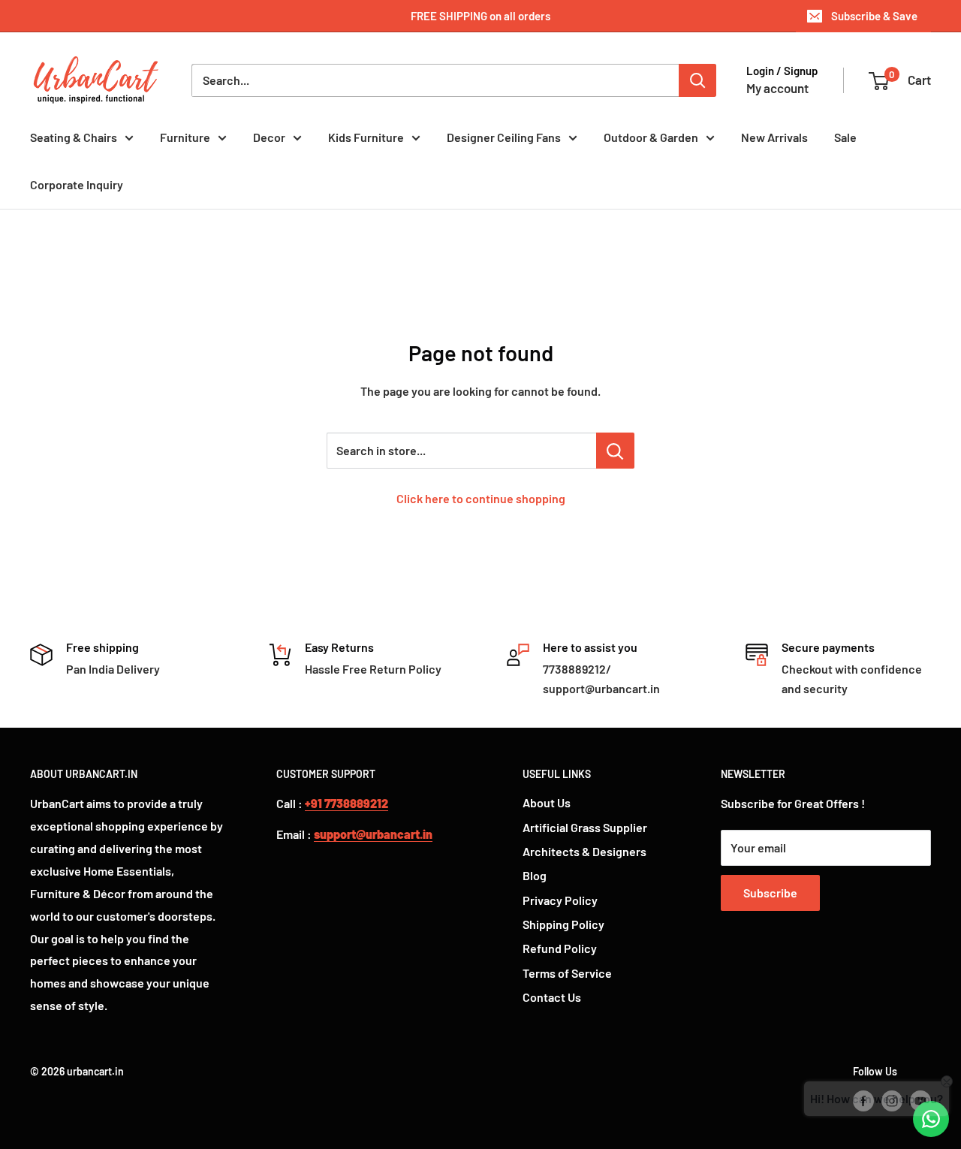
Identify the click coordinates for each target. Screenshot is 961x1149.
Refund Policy (560, 948)
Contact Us (552, 997)
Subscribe (770, 892)
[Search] (697, 80)
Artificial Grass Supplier (585, 827)
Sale (845, 137)
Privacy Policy (560, 900)
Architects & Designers (584, 851)
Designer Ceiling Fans (504, 137)
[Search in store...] (615, 451)
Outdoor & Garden (651, 137)
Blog (535, 875)
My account (777, 87)
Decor (269, 137)
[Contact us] (931, 1119)
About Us (547, 802)
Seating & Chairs (73, 137)
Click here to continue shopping (480, 498)
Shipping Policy (563, 924)
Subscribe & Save (874, 16)
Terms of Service (567, 973)
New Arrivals (774, 137)
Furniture (185, 137)
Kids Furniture (366, 137)
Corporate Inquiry (76, 184)
